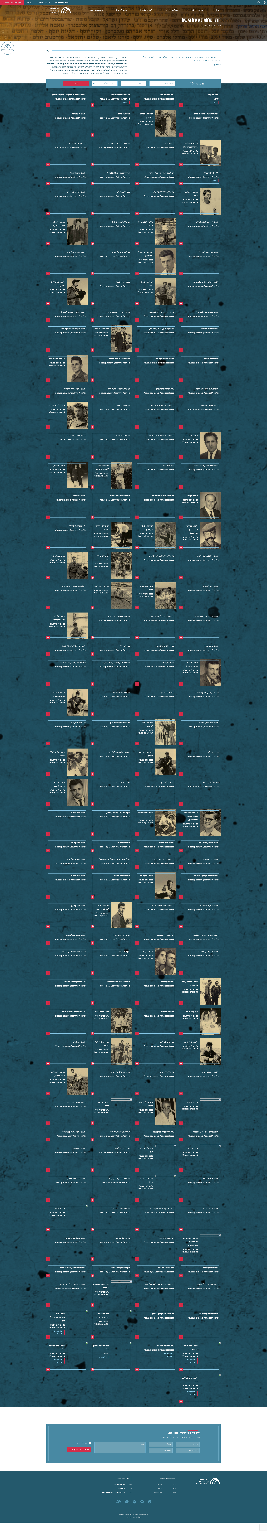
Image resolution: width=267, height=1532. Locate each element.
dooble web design (133, 1517)
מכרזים (174, 1488)
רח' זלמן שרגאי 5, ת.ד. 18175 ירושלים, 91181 (117, 1492)
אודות (218, 10)
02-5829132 (125, 1488)
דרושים (174, 1492)
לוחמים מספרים (146, 10)
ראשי (219, 25)
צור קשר (160, 1488)
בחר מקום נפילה (110, 83)
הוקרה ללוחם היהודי (62, 2)
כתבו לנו (29, 2)
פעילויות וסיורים (172, 10)
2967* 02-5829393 (123, 1485)
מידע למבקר (159, 1485)
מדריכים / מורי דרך (43, 2)
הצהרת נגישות (158, 1492)
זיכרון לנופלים (121, 10)
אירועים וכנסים (197, 10)
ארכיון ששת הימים (96, 10)
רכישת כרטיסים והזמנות (13, 2)
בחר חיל (142, 83)
